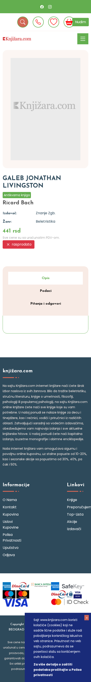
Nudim (80, 21)
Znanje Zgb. (45, 213)
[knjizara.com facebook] (42, 6)
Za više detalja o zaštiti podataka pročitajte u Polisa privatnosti (58, 669)
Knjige (72, 499)
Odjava (9, 554)
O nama (10, 499)
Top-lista (75, 514)
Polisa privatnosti (12, 537)
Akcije (72, 521)
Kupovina (11, 514)
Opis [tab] (45, 278)
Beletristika (45, 221)
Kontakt (10, 507)
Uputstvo (11, 547)
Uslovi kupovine (11, 524)
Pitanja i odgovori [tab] (45, 304)
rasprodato (21, 244)
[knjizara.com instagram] (50, 6)
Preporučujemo (77, 507)
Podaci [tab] (45, 291)
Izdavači (74, 528)
